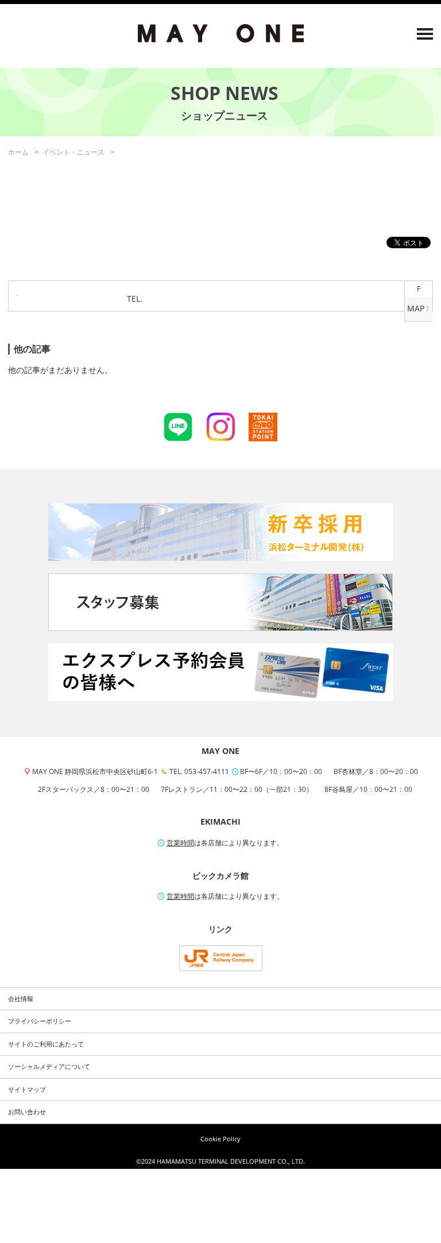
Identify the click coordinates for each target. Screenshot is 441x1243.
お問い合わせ (27, 1112)
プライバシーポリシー (39, 1021)
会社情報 (20, 999)
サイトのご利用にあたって (46, 1044)
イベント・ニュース (73, 152)
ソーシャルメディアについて (49, 1067)
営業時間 (180, 843)
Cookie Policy (220, 1139)
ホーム (18, 152)
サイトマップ (27, 1090)
